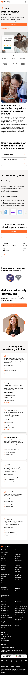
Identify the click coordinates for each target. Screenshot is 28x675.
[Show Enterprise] (16, 259)
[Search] (22, 2)
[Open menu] (25, 2)
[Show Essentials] (12, 259)
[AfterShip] (6, 2)
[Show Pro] (14, 259)
